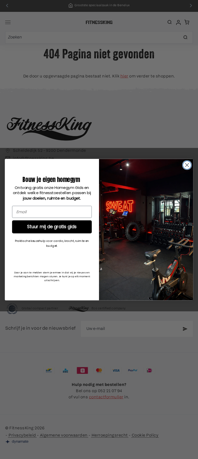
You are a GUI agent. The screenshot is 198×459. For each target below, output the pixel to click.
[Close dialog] (187, 165)
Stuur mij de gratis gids (52, 226)
